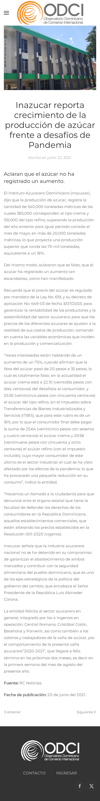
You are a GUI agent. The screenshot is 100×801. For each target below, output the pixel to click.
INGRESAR (66, 773)
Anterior (14, 712)
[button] (6, 13)
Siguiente (85, 712)
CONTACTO (34, 773)
